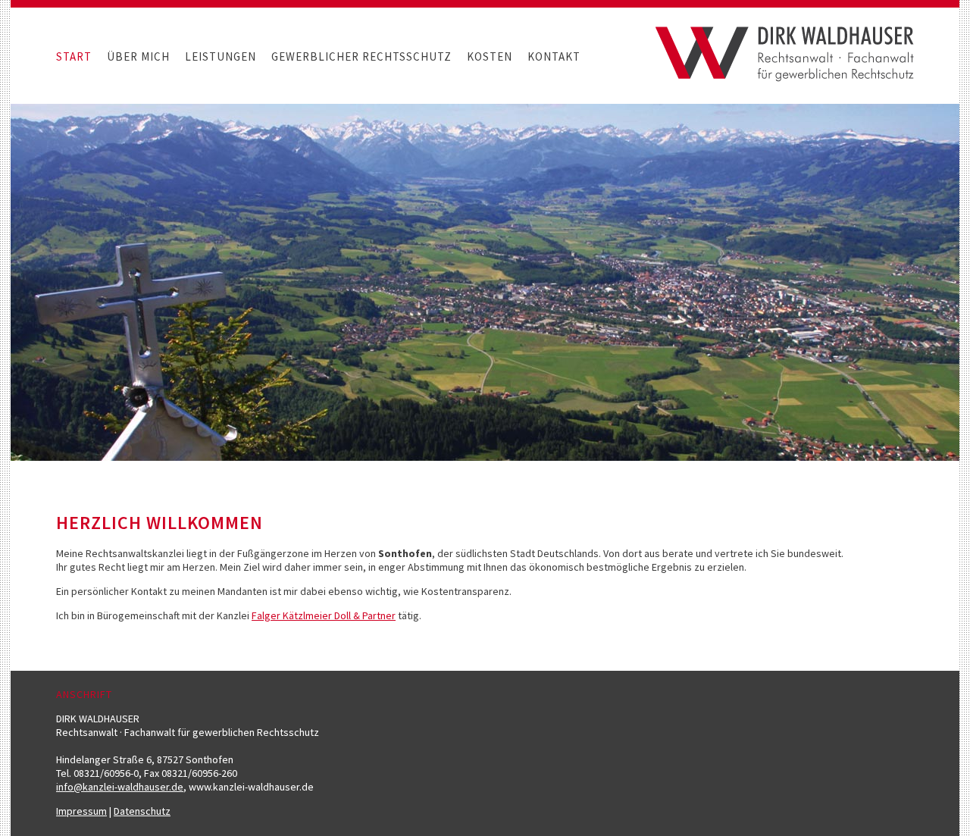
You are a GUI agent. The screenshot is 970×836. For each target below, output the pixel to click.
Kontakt (553, 56)
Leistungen (220, 56)
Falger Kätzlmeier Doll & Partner (324, 615)
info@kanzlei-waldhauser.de (119, 787)
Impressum (81, 811)
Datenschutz (142, 811)
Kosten (489, 56)
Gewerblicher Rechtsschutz (361, 56)
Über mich (138, 56)
